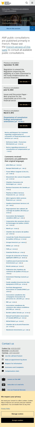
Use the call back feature (13, 356)
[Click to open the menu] (32, 3)
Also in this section (15, 29)
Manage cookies (17, 414)
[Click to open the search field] (26, 3)
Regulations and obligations (20, 9)
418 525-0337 (11, 348)
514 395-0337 (10, 351)
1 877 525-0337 (11, 353)
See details (25, 82)
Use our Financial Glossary (16, 390)
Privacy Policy (5, 408)
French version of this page (16, 48)
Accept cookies (17, 420)
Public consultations (10, 11)
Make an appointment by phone (16, 360)
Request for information (13, 363)
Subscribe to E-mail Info (15, 384)
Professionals (6, 9)
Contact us (8, 343)
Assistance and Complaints (14, 367)
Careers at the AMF (14, 379)
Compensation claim (12, 371)
